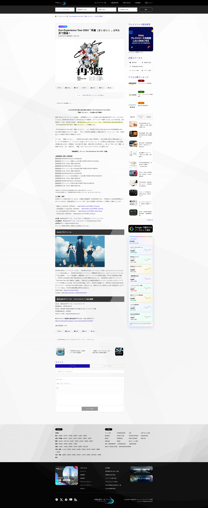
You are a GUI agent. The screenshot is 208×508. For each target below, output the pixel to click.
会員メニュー (149, 2)
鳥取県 (83, 449)
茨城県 (86, 441)
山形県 (80, 435)
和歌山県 (85, 446)
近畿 (56, 446)
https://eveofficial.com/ (71, 223)
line (57, 500)
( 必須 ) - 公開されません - (64, 383)
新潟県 (65, 438)
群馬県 (91, 441)
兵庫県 (70, 446)
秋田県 (75, 435)
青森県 (60, 435)
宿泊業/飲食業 (144, 435)
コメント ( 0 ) (72, 365)
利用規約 (82, 478)
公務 (130, 433)
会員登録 (137, 2)
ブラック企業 (147, 70)
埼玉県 (71, 441)
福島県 (85, 435)
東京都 (60, 441)
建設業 (106, 438)
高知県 (58, 452)
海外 (56, 457)
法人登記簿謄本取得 (110, 488)
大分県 (83, 454)
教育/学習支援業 (133, 438)
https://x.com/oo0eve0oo (71, 290)
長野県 (89, 438)
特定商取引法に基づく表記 (112, 471)
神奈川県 (66, 441)
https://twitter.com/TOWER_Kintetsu (92, 208)
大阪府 (60, 446)
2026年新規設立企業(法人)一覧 (113, 485)
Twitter (62, 500)
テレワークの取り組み (111, 478)
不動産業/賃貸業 (121, 433)
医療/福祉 (107, 435)
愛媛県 (98, 449)
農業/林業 (107, 441)
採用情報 (82, 474)
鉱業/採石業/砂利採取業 (125, 446)
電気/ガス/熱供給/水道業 (111, 446)
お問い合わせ (127, 2)
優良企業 (134, 62)
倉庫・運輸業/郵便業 (110, 443)
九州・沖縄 (58, 454)
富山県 (70, 438)
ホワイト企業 (135, 70)
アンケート (83, 471)
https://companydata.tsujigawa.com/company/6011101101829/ (74, 321)
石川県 (75, 438)
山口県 (64, 449)
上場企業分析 (114, 2)
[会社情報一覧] (66, 475)
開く (71, 103)
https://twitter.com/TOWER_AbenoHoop (90, 211)
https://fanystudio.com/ (73, 313)
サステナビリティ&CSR (111, 481)
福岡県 (64, 454)
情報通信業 (120, 438)
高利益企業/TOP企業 (137, 66)
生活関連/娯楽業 (121, 443)
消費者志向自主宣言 (110, 474)
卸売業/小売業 (120, 435)
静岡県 (65, 443)
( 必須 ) (59, 379)
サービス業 (108, 433)
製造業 (118, 441)
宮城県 (70, 435)
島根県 (78, 449)
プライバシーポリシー (86, 481)
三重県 (75, 443)
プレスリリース (63, 26)
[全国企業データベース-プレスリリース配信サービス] (60, 2)
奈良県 (75, 446)
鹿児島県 (94, 454)
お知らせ (82, 488)
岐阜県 (70, 443)
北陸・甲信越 (58, 438)
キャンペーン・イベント (80, 339)
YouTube (71, 500)
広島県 (69, 449)
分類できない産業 (145, 433)
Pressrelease (62, 339)
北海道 (57, 433)
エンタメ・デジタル (69, 339)
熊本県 (78, 454)
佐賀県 (69, 454)
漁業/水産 (143, 438)
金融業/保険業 (132, 443)
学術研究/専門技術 (133, 435)
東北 (56, 435)
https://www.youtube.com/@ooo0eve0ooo (74, 292)
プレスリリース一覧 (100, 2)
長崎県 (74, 454)
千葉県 (76, 441)
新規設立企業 (147, 62)
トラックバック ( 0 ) (107, 365)
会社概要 (107, 468)
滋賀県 (80, 446)
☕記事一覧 (150, 220)
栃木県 (81, 441)
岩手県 (65, 435)
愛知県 (60, 443)
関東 (56, 441)
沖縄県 (99, 454)
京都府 (65, 446)
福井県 (80, 438)
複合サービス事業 (133, 441)
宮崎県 (88, 454)
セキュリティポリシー (86, 485)
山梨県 (84, 438)
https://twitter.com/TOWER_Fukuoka (89, 206)
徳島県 (93, 449)
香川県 (88, 449)
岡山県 (74, 449)
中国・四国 (58, 449)
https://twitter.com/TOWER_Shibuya (84, 213)
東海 (56, 443)
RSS (76, 500)
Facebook (67, 500)
